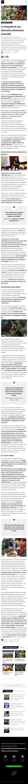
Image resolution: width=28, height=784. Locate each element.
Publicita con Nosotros (14, 766)
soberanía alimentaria (16, 197)
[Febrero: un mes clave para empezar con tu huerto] (20, 667)
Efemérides (18, 651)
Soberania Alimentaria (12, 641)
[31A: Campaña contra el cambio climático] (8, 667)
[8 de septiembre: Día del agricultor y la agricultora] (20, 654)
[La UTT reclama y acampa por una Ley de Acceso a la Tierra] (8, 654)
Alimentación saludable (16, 639)
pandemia (9, 372)
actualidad (5, 639)
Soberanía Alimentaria (6, 22)
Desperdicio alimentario (5, 641)
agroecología (10, 639)
